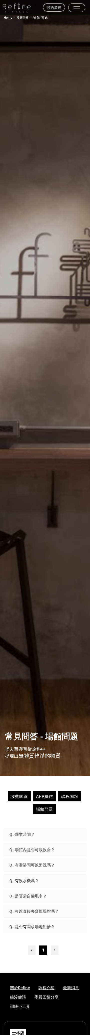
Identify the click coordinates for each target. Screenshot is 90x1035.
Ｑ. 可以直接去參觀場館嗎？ (34, 911)
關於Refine (20, 987)
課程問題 (69, 796)
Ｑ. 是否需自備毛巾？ (28, 895)
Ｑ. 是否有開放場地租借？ (32, 926)
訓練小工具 (20, 1006)
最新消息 (71, 987)
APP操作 (44, 796)
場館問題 (44, 808)
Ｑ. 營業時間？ (22, 834)
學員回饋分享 (46, 997)
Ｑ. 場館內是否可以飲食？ (32, 849)
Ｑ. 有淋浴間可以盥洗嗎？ (32, 865)
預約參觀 (54, 7)
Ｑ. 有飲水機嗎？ (24, 880)
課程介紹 (46, 987)
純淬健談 (18, 997)
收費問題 (19, 796)
